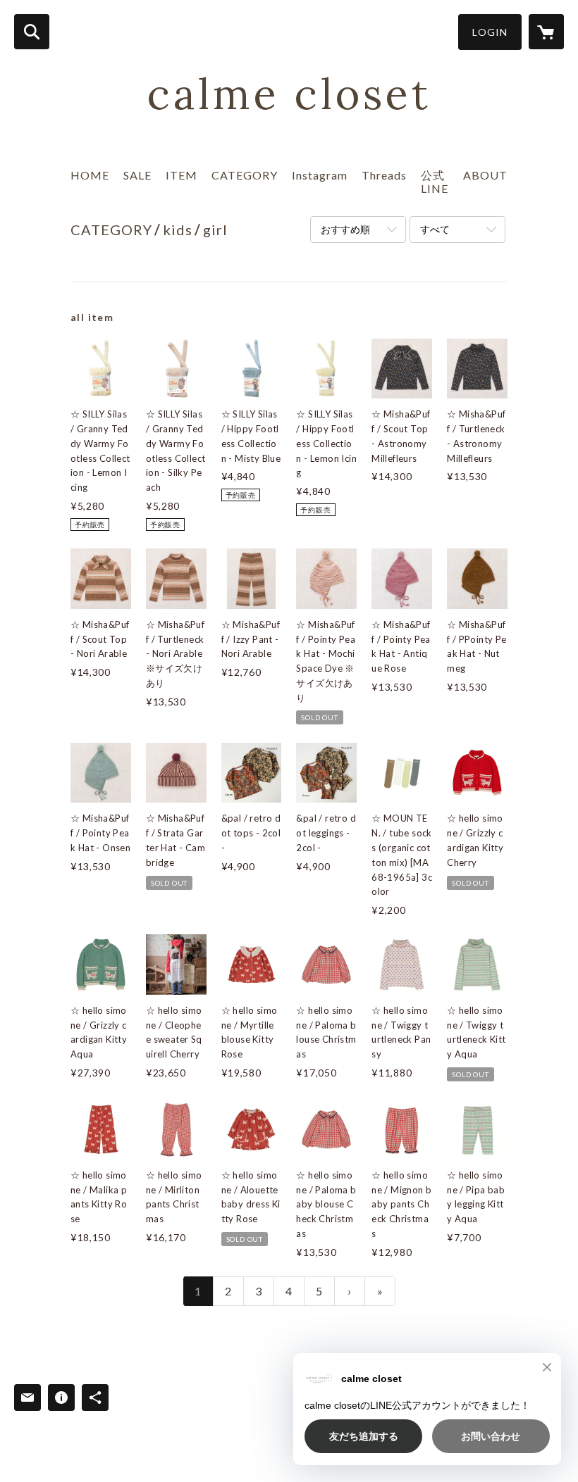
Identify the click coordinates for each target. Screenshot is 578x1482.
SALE (137, 175)
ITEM (181, 175)
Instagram (320, 175)
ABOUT (485, 175)
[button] (490, 32)
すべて (435, 229)
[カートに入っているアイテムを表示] (546, 31)
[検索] (31, 31)
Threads (384, 175)
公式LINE (434, 181)
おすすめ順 (345, 229)
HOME (89, 175)
